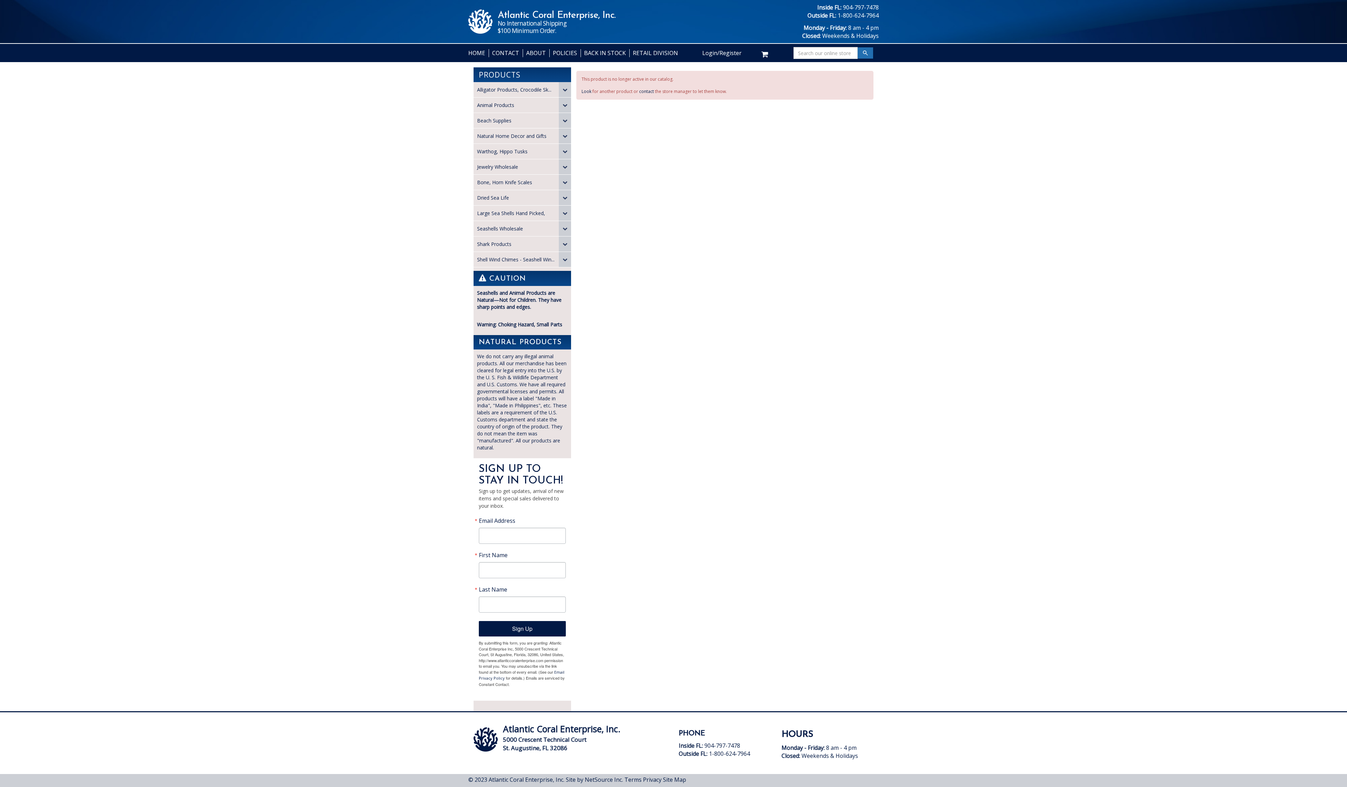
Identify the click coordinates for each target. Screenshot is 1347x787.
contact (646, 91)
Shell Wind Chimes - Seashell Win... (516, 259)
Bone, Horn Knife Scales (504, 182)
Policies (565, 53)
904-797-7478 (861, 7)
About (536, 53)
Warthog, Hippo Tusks (502, 151)
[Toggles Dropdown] (565, 89)
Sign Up (522, 629)
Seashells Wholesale (500, 228)
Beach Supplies (494, 120)
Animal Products (495, 105)
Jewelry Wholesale (497, 167)
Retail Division (655, 53)
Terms (633, 779)
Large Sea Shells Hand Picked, (511, 213)
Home (476, 53)
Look (586, 91)
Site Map (674, 779)
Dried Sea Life (493, 197)
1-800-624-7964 (858, 15)
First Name (493, 555)
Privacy (652, 779)
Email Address (497, 520)
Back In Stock (605, 53)
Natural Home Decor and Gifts (512, 136)
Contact (505, 53)
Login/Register (722, 53)
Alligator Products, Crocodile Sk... (514, 89)
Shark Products (494, 244)
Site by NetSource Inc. (594, 779)
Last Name (493, 589)
